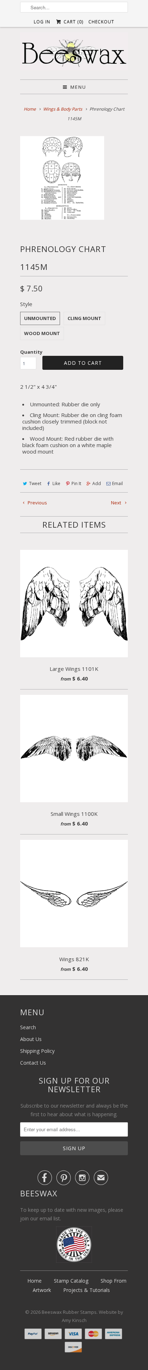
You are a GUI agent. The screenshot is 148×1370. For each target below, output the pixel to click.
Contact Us (33, 1062)
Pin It (76, 483)
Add (96, 483)
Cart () (72, 22)
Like (56, 483)
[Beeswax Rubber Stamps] (74, 53)
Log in (42, 22)
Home (34, 1280)
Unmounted (40, 318)
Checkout (101, 22)
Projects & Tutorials (86, 1290)
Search (28, 1027)
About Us (31, 1039)
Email (117, 483)
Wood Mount (42, 333)
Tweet (35, 483)
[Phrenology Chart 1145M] (62, 178)
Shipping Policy (37, 1050)
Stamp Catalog (71, 1280)
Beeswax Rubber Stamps (69, 1312)
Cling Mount (84, 318)
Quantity (31, 352)
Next (116, 502)
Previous (37, 502)
